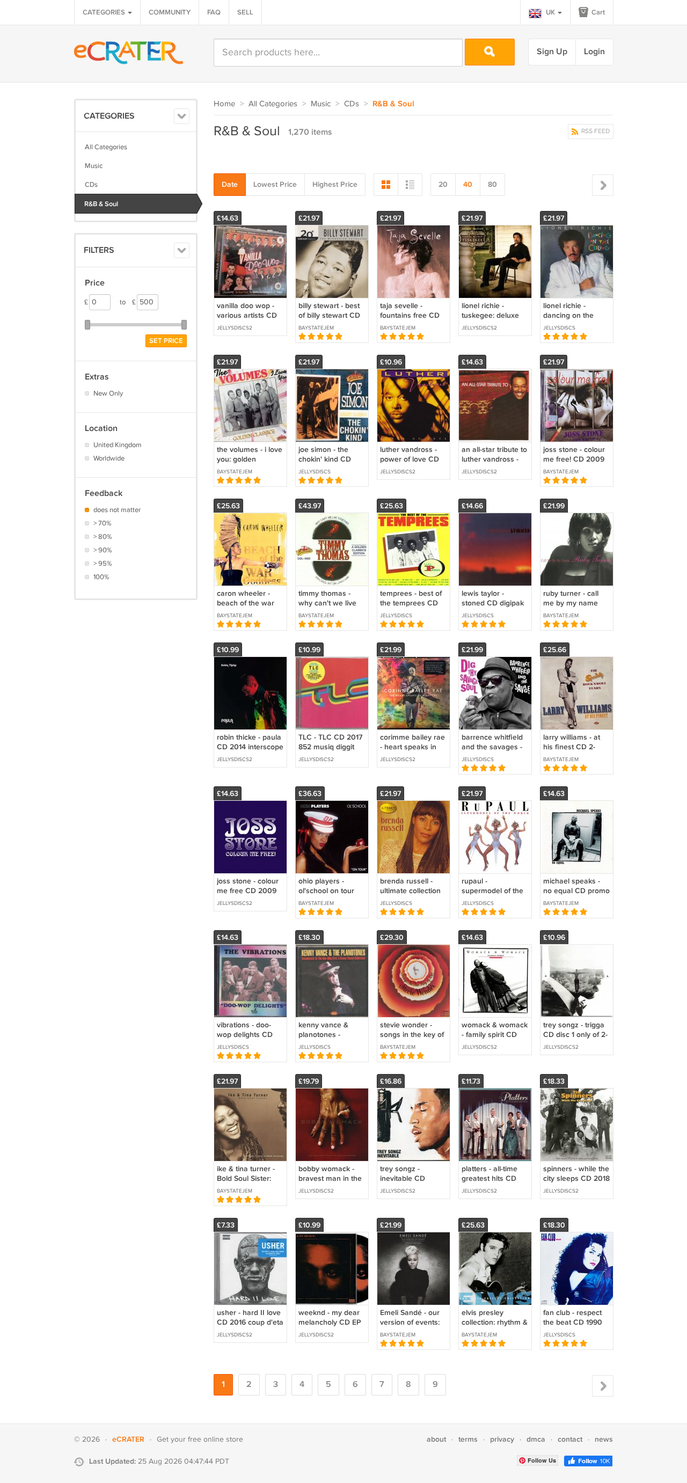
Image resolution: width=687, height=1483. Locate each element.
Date (230, 184)
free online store (215, 1439)
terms (468, 1439)
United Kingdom (117, 445)
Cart (597, 12)
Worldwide (109, 458)
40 (467, 184)
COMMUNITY (170, 12)
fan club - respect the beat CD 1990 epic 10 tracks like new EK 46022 (573, 1327)
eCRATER (128, 1439)
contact (570, 1439)
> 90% (102, 550)
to (128, 302)
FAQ (214, 12)
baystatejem (316, 328)
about (436, 1439)
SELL (245, 12)
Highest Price (334, 184)
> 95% (102, 563)
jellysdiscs (559, 328)
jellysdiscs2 (234, 328)
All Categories (106, 147)
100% (101, 577)
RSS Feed (595, 131)
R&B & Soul (101, 204)
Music (94, 166)
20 (443, 184)
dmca (536, 1439)
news (604, 1439)
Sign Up (552, 52)
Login (594, 52)
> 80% (102, 536)
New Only (108, 393)
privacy (502, 1439)
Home (224, 103)
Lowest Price (275, 184)
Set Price (166, 341)
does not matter (117, 510)
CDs (91, 184)
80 (492, 184)
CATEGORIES (105, 12)
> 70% (102, 523)
